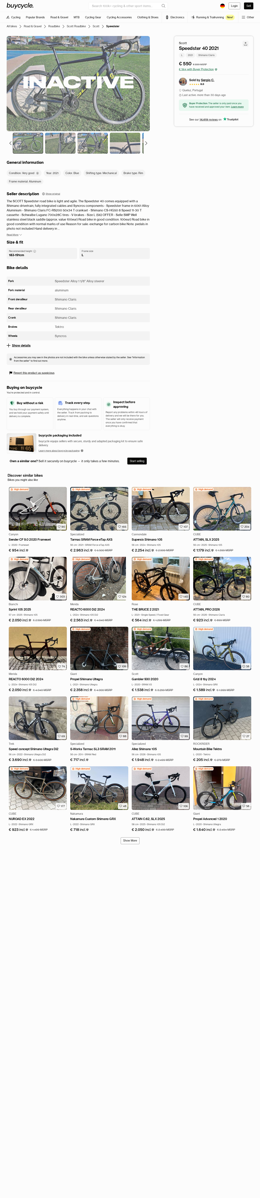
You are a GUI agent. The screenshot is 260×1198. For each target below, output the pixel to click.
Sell (248, 6)
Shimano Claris (206, 55)
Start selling (137, 461)
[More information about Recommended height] (34, 251)
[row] (19, 489)
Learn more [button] (237, 106)
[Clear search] (163, 6)
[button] (19, 550)
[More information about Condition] (37, 173)
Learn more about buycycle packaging (59, 450)
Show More (130, 840)
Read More (12, 234)
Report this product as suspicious (34, 373)
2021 (190, 55)
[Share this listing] (245, 44)
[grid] (19, 489)
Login (234, 6)
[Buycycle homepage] (20, 6)
